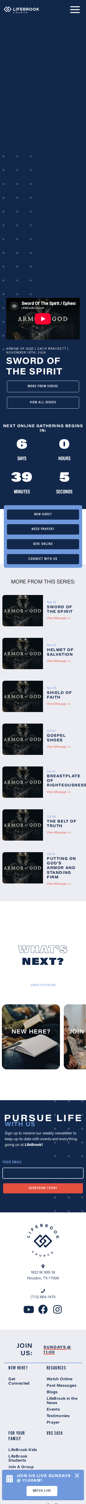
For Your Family (16, 1436)
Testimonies (58, 1416)
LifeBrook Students (17, 1459)
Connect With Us (43, 559)
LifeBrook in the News (62, 1401)
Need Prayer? (43, 529)
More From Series (43, 386)
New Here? (43, 514)
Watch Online (60, 1379)
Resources (56, 1368)
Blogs (52, 1392)
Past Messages (61, 1386)
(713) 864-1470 (43, 1297)
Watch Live (42, 1491)
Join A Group (21, 1467)
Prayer (53, 1423)
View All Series (43, 402)
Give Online (43, 544)
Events (53, 1410)
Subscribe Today (43, 1188)
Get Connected (19, 1381)
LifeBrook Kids (22, 1450)
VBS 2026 (55, 1433)
